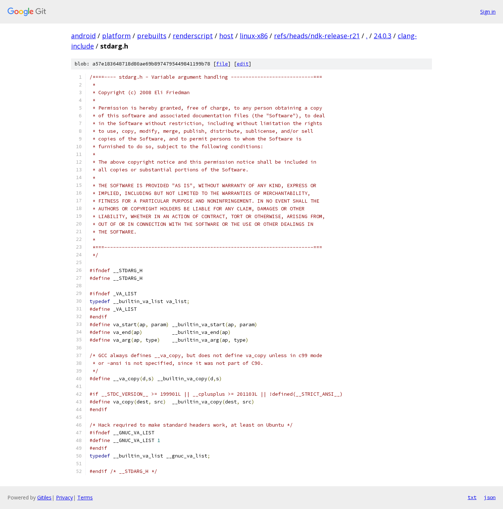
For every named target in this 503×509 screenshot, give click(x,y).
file (222, 64)
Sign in (488, 11)
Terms (85, 497)
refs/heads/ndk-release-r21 (317, 35)
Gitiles (44, 497)
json (490, 497)
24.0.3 (382, 35)
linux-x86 (254, 35)
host (226, 35)
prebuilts (151, 35)
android (83, 35)
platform (116, 35)
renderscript (193, 35)
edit (243, 64)
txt (472, 497)
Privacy (64, 497)
